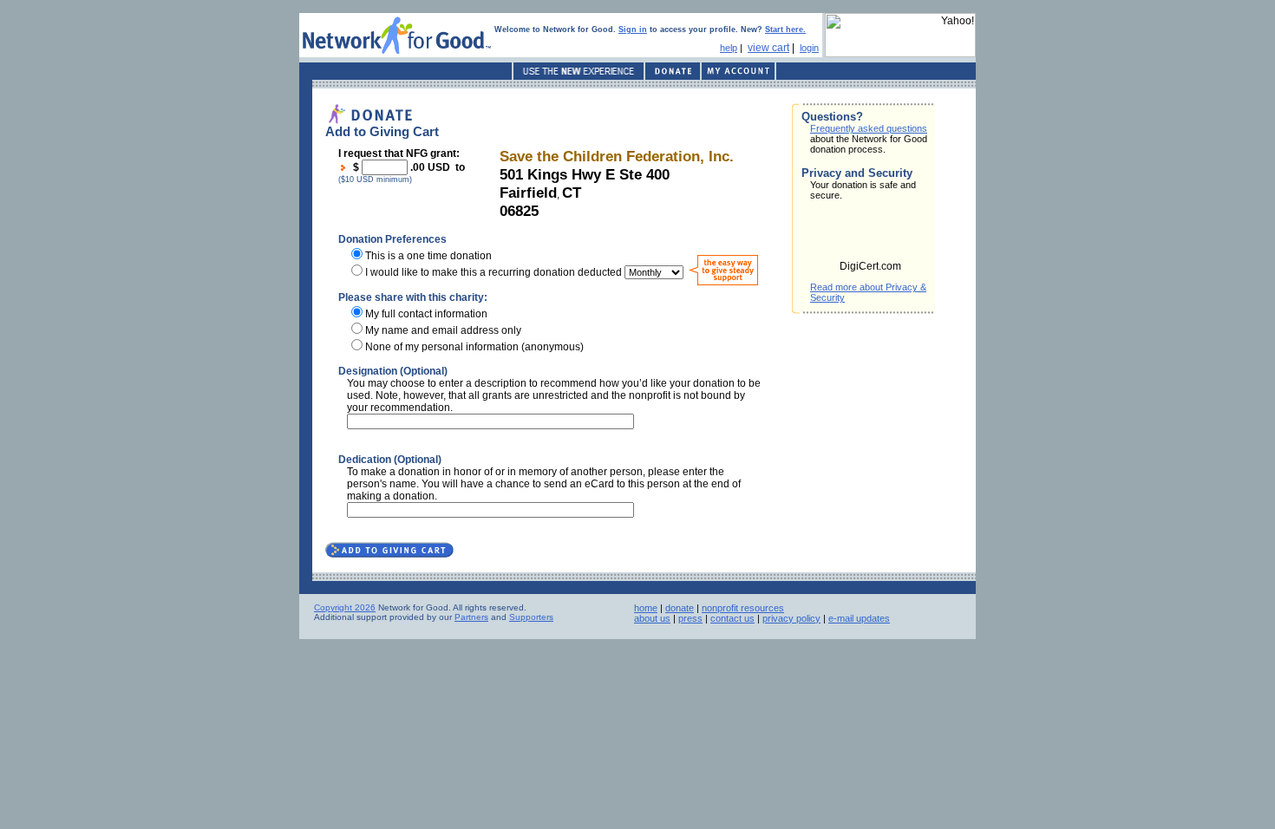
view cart (768, 48)
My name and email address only (443, 330)
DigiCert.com (870, 266)
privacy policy (791, 618)
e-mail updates (859, 618)
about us (652, 618)
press (690, 618)
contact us (732, 618)
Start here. (785, 29)
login (809, 47)
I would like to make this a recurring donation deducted (493, 272)
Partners (471, 617)
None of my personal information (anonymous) (474, 347)
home (645, 608)
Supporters (531, 617)
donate (679, 608)
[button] (871, 236)
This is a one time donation (428, 256)
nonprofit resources (743, 608)
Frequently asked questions (868, 128)
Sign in (632, 29)
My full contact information (426, 314)
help (728, 47)
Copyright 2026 (345, 607)
